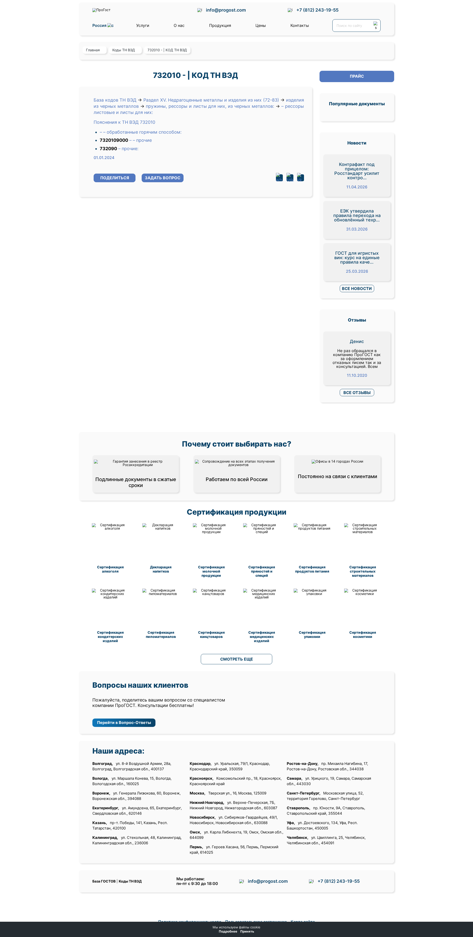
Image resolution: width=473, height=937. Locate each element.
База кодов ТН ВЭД (115, 100)
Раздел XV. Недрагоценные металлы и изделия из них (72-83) (211, 100)
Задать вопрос (162, 177)
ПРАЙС (357, 76)
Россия (99, 25)
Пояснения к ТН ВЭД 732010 (124, 122)
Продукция (220, 25)
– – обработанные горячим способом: (141, 132)
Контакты (299, 25)
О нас (179, 25)
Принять (247, 931)
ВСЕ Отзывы (357, 392)
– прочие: (128, 148)
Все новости (357, 288)
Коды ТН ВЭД (130, 881)
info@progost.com (226, 10)
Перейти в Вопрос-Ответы (124, 722)
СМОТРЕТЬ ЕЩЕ (236, 659)
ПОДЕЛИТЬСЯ (114, 177)
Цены (260, 25)
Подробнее (228, 931)
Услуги (142, 25)
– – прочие (140, 140)
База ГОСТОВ (104, 881)
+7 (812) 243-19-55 (317, 10)
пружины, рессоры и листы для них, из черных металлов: (210, 106)
